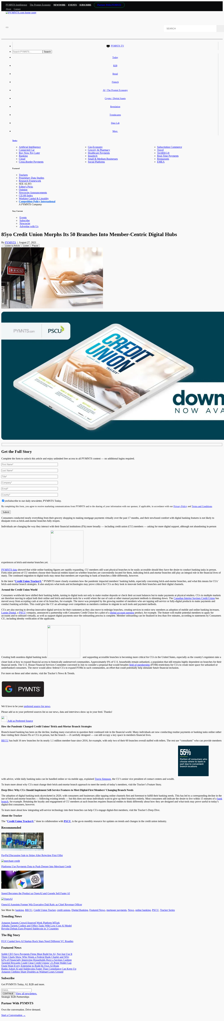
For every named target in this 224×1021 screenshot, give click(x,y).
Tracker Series (167, 910)
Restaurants (163, 158)
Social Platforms (96, 161)
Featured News (97, 910)
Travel (160, 150)
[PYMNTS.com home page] (21, 12)
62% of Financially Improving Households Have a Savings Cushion (36, 960)
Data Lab (115, 123)
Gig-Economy (95, 147)
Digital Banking (79, 910)
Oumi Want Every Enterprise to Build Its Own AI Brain (30, 965)
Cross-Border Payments (31, 161)
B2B (115, 65)
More (115, 131)
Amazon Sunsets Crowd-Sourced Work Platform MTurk (30, 922)
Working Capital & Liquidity (34, 198)
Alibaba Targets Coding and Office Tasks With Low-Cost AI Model (36, 925)
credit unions (63, 910)
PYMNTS (10, 242)
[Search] (220, 28)
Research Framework (30, 180)
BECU (5, 740)
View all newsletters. (26, 993)
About (8, 9)
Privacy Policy (180, 506)
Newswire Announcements (33, 192)
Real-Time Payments (168, 155)
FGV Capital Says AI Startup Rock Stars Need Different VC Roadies (37, 941)
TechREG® (163, 153)
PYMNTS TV (117, 46)
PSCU (22, 612)
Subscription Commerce (169, 147)
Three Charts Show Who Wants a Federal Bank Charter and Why (35, 957)
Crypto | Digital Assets (115, 98)
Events (72, 5)
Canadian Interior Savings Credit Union (194, 598)
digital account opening (122, 612)
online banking (143, 910)
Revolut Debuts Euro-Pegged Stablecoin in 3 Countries (30, 928)
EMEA (161, 161)
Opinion (23, 189)
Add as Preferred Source (20, 720)
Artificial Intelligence (30, 147)
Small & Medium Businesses (103, 158)
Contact (17, 9)
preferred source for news (37, 706)
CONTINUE (8, 993)
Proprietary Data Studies (31, 177)
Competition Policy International (37, 201)
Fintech (115, 82)
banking (19, 910)
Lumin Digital (8, 612)
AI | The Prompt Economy (115, 90)
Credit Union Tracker (45, 910)
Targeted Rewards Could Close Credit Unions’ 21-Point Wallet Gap (36, 962)
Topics (14, 141)
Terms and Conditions (202, 506)
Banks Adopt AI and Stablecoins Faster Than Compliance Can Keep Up (38, 968)
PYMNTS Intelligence (16, 5)
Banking (23, 155)
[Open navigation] (7, 27)
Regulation (115, 106)
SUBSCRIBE (85, 5)
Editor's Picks (26, 186)
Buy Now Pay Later (29, 153)
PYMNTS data (9, 569)
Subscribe (25, 220)
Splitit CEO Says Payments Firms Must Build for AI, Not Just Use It (36, 954)
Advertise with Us (29, 226)
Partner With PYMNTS (109, 5)
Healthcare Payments (99, 153)
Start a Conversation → (13, 1015)
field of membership (139, 664)
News (131, 910)
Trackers (23, 174)
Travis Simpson (103, 779)
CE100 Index (26, 195)
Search (47, 52)
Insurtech (92, 155)
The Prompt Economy (40, 5)
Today (115, 57)
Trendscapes (115, 115)
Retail (115, 74)
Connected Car (26, 150)
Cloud (22, 158)
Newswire (59, 5)
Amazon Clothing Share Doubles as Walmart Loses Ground (32, 971)
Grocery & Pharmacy (99, 150)
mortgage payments (116, 910)
